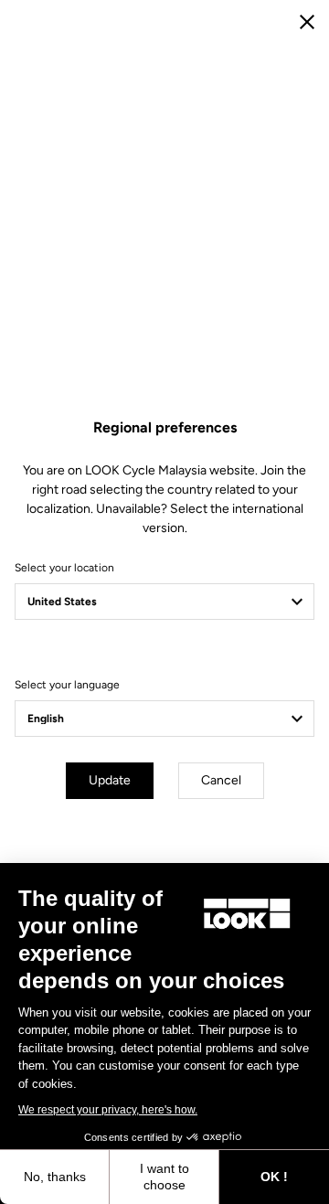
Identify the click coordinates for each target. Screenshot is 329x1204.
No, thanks (55, 1176)
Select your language (67, 684)
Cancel (221, 780)
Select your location (64, 567)
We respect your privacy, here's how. (107, 1109)
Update (110, 780)
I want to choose (164, 1176)
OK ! (274, 1176)
